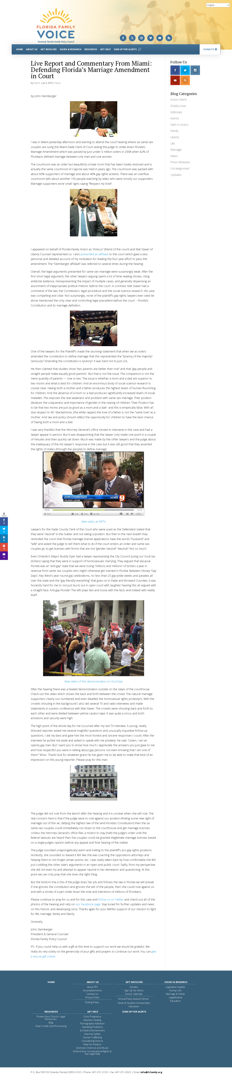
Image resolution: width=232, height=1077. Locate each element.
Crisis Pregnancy (92, 1016)
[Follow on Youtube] (159, 38)
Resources (90, 49)
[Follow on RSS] (169, 38)
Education (175, 1000)
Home (19, 49)
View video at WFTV (93, 521)
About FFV (92, 986)
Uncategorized (179, 168)
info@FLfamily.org (151, 1072)
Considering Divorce (92, 1040)
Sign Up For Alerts (125, 49)
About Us (31, 49)
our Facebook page (88, 904)
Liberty (174, 137)
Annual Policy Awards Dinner (133, 998)
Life (172, 143)
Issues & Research (70, 49)
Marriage (175, 149)
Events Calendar (134, 993)
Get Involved (49, 49)
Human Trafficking (92, 1037)
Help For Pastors (92, 1044)
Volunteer (133, 1006)
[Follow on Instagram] (141, 38)
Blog (51, 1022)
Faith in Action (179, 125)
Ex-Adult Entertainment (92, 1030)
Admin (37, 82)
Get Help (105, 49)
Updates (175, 175)
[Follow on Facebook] (123, 38)
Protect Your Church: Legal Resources (51, 1018)
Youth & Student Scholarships (134, 1002)
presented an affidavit (94, 254)
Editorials (176, 112)
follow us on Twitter (111, 899)
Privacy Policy (92, 997)
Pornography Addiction (92, 1023)
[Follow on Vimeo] (150, 38)
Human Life (175, 990)
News (58, 82)
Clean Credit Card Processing (50, 1026)
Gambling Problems (92, 1026)
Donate (209, 49)
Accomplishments (92, 990)
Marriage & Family (175, 993)
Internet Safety (92, 1033)
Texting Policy (92, 1002)
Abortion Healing (92, 1019)
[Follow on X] (132, 38)
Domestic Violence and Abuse (92, 1047)
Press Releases (180, 162)
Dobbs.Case (178, 106)
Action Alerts (178, 99)
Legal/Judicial (175, 997)
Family (174, 131)
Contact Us (92, 993)
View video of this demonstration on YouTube (93, 681)
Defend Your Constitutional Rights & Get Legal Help (92, 1052)
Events (174, 118)
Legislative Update (175, 986)
